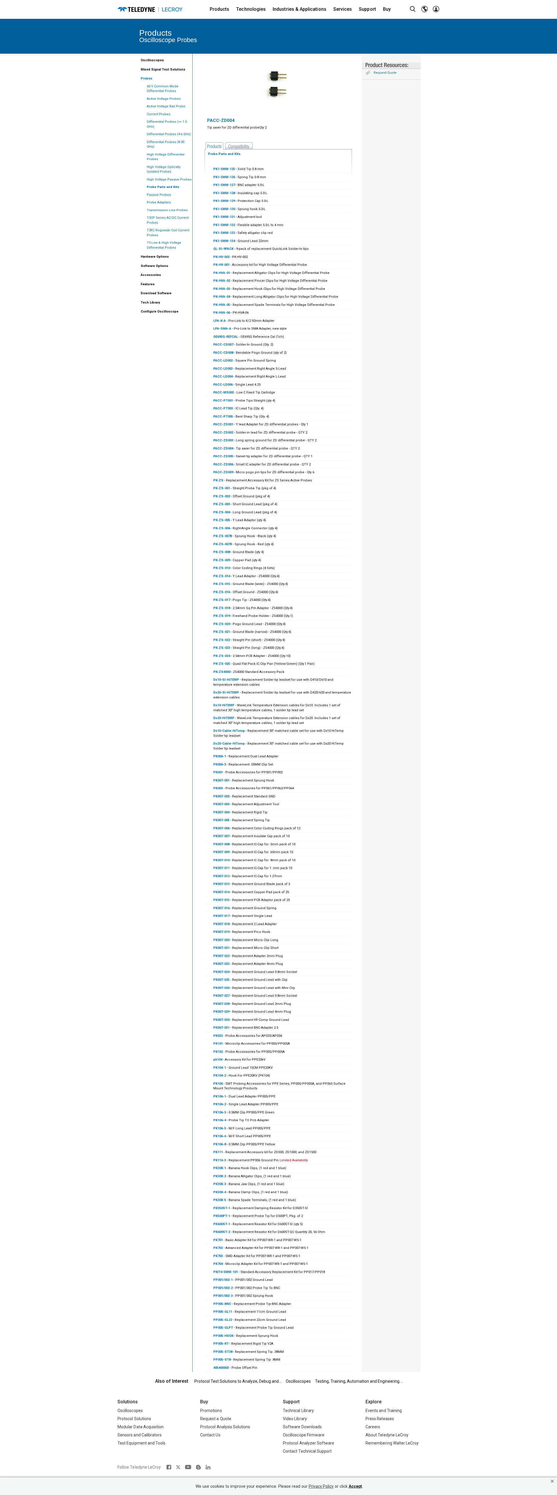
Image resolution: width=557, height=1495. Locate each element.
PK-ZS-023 (221, 648)
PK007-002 (221, 796)
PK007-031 (221, 1028)
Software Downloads (302, 1427)
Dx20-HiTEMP (223, 718)
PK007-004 (221, 812)
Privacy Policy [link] (321, 1486)
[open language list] (424, 9)
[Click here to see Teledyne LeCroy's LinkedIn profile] (208, 1467)
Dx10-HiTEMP (223, 705)
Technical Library (298, 1411)
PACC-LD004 (223, 376)
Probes (146, 78)
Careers (373, 1427)
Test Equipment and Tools (141, 1443)
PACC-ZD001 (223, 424)
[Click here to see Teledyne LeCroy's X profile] (178, 1467)
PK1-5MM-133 (224, 233)
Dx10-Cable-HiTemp (229, 731)
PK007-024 (221, 972)
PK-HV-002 (221, 257)
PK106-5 (219, 1128)
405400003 (221, 1368)
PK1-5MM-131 (224, 217)
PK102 (218, 1052)
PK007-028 (221, 1004)
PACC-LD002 (223, 360)
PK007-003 (221, 804)
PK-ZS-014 (221, 576)
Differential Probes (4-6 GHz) (169, 134)
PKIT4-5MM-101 (225, 1272)
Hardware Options (155, 257)
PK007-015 (221, 900)
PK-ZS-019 (221, 616)
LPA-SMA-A (222, 329)
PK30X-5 (219, 1200)
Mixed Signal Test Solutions (163, 69)
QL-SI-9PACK (223, 249)
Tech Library (150, 302)
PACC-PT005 (223, 416)
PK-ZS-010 (221, 568)
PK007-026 (221, 988)
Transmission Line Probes (167, 210)
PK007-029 (221, 1012)
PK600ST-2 (221, 1232)
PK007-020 (221, 940)
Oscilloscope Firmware (303, 1435)
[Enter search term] (412, 9)
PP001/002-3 (223, 1296)
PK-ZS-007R (222, 544)
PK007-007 (221, 836)
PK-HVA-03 (221, 289)
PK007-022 (221, 956)
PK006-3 (219, 764)
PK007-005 (221, 820)
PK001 (218, 772)
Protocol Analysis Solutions (225, 1427)
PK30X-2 (219, 1176)
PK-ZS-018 (221, 608)
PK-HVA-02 (221, 281)
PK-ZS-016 (221, 592)
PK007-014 (221, 892)
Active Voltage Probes (164, 99)
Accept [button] (355, 1486)
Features (148, 284)
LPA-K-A (219, 321)
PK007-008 (221, 844)
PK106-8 (219, 1144)
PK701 (218, 1240)
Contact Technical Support (307, 1451)
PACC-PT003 (223, 408)
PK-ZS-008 (221, 552)
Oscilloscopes (152, 60)
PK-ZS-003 (221, 504)
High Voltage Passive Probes (169, 179)
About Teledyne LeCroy (387, 1435)
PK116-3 (219, 1160)
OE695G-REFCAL (225, 337)
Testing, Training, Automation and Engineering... (358, 1381)
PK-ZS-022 (221, 640)
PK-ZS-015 (221, 584)
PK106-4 (219, 1120)
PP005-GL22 (222, 1320)
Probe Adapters (159, 202)
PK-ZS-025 (221, 664)
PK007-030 (221, 1020)
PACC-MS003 (223, 392)
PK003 (218, 788)
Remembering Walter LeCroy (392, 1443)
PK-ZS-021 (221, 632)
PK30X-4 (219, 1192)
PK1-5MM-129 (224, 201)
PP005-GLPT (223, 1328)
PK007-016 (221, 908)
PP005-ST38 (222, 1352)
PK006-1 (219, 756)
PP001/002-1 (223, 1280)
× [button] (552, 1481)
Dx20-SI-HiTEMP (226, 692)
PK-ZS (218, 480)
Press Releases (380, 1419)
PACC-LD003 (223, 369)
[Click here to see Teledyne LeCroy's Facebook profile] (168, 1467)
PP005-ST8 (222, 1360)
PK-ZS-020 (221, 624)
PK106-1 (219, 1096)
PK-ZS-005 (221, 520)
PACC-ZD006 (223, 464)
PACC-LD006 (223, 385)
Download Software (156, 293)
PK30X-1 (219, 1168)
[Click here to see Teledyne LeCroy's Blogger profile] (198, 1467)
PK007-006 (221, 828)
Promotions (211, 1411)
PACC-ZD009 (223, 472)
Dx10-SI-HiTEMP (226, 680)
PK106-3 (219, 1112)
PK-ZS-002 (221, 496)
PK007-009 (221, 852)
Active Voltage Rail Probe (166, 106)
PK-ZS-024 (221, 656)
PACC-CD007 (223, 344)
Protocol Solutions (134, 1419)
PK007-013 (221, 884)
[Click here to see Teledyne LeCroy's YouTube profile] (188, 1467)
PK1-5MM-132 (224, 225)
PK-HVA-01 (221, 273)
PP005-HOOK (223, 1336)
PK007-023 (221, 964)
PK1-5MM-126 (224, 177)
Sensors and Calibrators (139, 1435)
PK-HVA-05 (221, 305)
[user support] (436, 9)
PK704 (218, 1264)
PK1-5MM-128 (224, 193)
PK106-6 (219, 1136)
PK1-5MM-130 (224, 209)
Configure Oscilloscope (159, 311)
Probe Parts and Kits (163, 187)
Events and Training (384, 1411)
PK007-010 (221, 860)
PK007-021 (221, 948)
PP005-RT (221, 1344)
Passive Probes (159, 195)
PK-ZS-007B (222, 536)
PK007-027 (221, 996)
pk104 (217, 1059)
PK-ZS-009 (221, 560)
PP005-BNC (222, 1304)
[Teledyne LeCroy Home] (149, 9)
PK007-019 (221, 932)
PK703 (218, 1256)
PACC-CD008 (223, 353)
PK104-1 (219, 1068)
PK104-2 (219, 1075)
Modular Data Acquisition (140, 1427)
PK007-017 (221, 916)
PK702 (218, 1248)
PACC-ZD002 (223, 432)
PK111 (218, 1152)
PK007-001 (221, 780)
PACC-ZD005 (223, 456)
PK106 (218, 1084)
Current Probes (158, 114)
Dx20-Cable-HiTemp (229, 743)
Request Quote (385, 73)
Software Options (154, 266)
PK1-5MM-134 (224, 241)
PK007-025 (221, 980)
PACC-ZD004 (223, 448)
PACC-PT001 (223, 400)
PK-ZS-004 (221, 512)
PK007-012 (221, 876)
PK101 (218, 1044)
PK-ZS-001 (221, 488)
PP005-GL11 (222, 1312)
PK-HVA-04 (221, 297)
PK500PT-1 (221, 1216)
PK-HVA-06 (221, 313)
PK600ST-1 (221, 1224)
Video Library (295, 1419)
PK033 (218, 1036)
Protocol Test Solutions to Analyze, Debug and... (237, 1381)
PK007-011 (221, 868)
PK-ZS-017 (221, 600)
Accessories (151, 275)
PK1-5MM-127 (224, 185)
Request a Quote (215, 1419)
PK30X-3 (219, 1184)
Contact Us (210, 1435)
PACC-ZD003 (223, 440)
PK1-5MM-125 (224, 169)
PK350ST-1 (221, 1208)
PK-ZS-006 (221, 528)
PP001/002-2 (223, 1288)
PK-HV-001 (221, 265)
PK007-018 (221, 924)
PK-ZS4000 (221, 672)
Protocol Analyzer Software (308, 1443)
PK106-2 (219, 1104)
